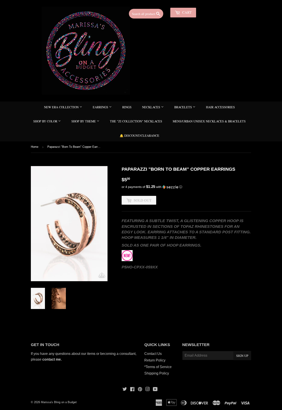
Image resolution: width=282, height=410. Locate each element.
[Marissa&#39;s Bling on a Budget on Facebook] (132, 389)
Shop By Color (45, 121)
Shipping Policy (156, 373)
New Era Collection (62, 107)
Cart (186, 12)
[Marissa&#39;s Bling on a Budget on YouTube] (155, 389)
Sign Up (242, 356)
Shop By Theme (84, 121)
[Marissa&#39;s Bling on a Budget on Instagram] (147, 389)
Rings (127, 107)
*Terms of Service (158, 367)
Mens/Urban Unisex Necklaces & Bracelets (209, 121)
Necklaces (151, 107)
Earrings (101, 107)
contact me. (52, 359)
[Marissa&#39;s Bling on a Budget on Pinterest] (140, 389)
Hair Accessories (220, 107)
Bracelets (183, 107)
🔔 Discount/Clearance (139, 135)
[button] (186, 187)
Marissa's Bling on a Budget (59, 402)
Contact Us (153, 354)
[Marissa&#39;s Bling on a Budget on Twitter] (124, 389)
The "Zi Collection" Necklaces (136, 121)
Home (34, 146)
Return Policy (154, 360)
